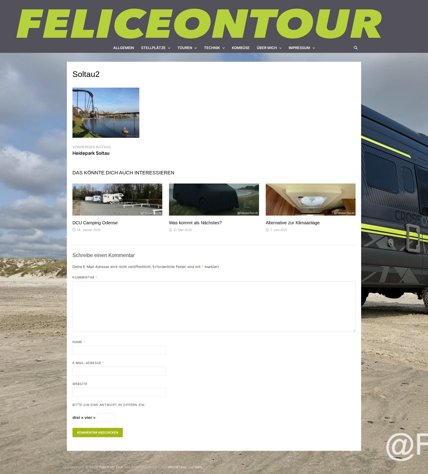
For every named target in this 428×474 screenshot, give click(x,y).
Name (78, 342)
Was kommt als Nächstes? (195, 222)
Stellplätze (153, 47)
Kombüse (241, 47)
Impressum (299, 47)
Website (80, 384)
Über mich (267, 47)
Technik (212, 47)
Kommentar (84, 277)
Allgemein (123, 47)
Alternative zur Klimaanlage (293, 222)
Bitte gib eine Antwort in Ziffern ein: (109, 405)
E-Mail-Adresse (88, 363)
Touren (184, 47)
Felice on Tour (111, 467)
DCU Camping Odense (95, 222)
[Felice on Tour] (200, 24)
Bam (198, 467)
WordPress (177, 467)
